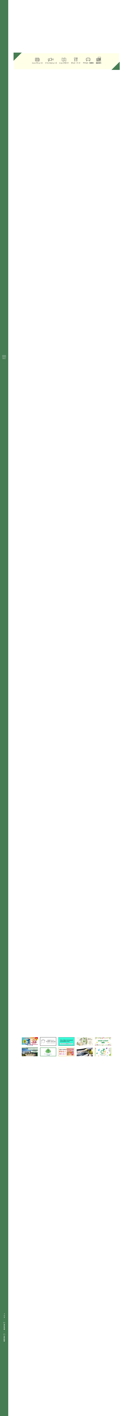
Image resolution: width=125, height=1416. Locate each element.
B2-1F (36, 461)
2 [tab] (63, 127)
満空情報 (4, 1327)
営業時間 (4, 1339)
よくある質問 (47, 586)
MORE (89, 196)
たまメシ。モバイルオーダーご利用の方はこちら (93, 352)
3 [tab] (65, 127)
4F (67, 461)
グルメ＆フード (92, 448)
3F (49, 461)
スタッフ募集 (82, 591)
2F (43, 461)
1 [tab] (61, 127)
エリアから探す (41, 447)
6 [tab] (71, 127)
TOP (4, 1316)
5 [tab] (69, 127)
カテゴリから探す (66, 448)
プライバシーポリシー (85, 586)
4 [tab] (67, 127)
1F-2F (88, 461)
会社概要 (49, 591)
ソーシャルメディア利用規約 (64, 591)
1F (61, 461)
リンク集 (71, 586)
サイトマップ (60, 586)
